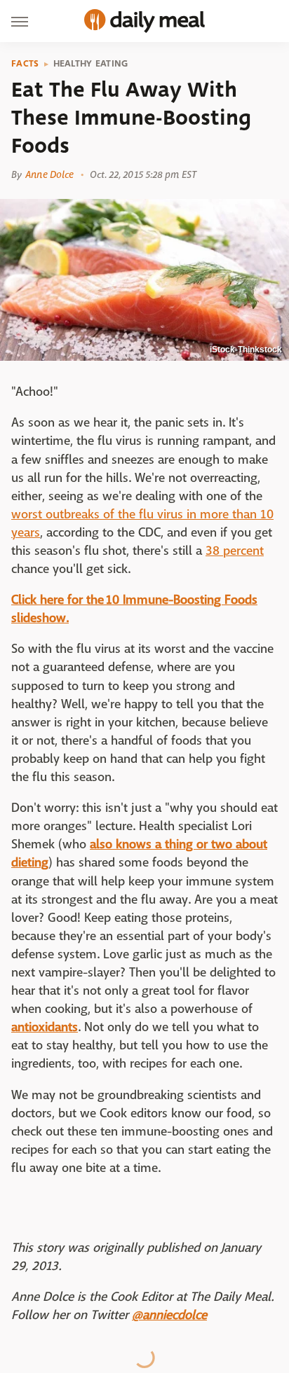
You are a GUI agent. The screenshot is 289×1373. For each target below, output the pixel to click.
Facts (25, 64)
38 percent (235, 551)
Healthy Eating (90, 64)
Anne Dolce (49, 174)
